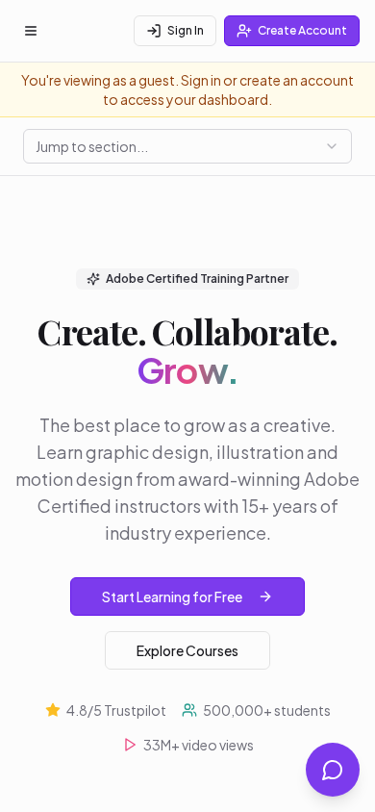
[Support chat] (333, 770)
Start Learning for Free (172, 596)
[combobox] (187, 146)
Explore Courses (187, 650)
